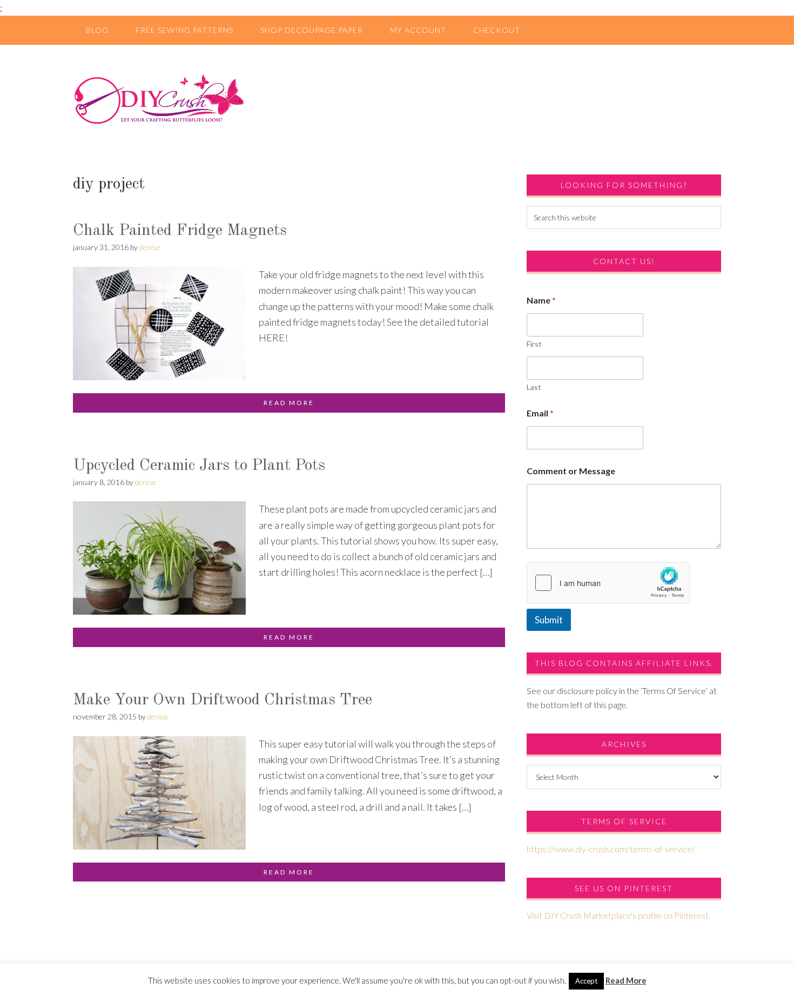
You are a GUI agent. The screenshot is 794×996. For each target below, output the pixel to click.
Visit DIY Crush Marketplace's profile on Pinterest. (618, 915)
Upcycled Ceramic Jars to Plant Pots (199, 465)
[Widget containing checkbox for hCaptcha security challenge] (608, 582)
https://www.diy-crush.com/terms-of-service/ (611, 849)
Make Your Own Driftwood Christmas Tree (222, 700)
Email (540, 413)
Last (534, 387)
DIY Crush (397, 99)
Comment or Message (571, 471)
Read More (626, 980)
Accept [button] (586, 981)
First (534, 343)
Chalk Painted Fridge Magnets (180, 231)
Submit (549, 619)
